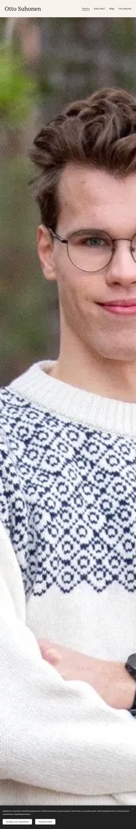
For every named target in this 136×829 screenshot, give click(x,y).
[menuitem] (86, 8)
